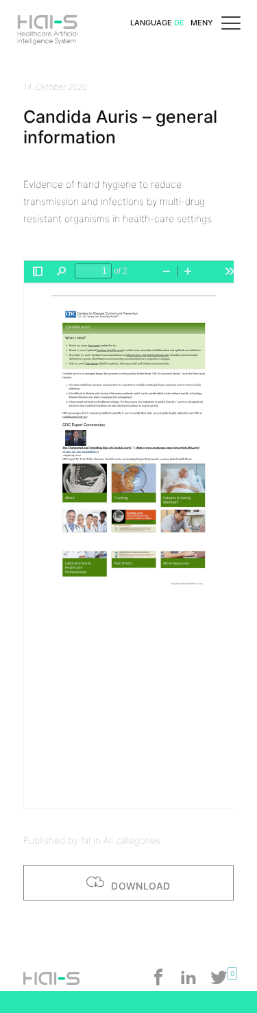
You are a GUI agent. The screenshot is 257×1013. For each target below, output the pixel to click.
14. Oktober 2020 (55, 87)
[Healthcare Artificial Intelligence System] (47, 23)
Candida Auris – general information (120, 126)
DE (179, 22)
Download (139, 886)
